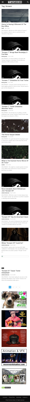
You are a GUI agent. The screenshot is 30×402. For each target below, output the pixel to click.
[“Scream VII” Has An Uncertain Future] (15, 208)
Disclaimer (5, 397)
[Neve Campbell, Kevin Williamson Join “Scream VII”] (15, 180)
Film (3, 49)
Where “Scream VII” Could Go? (12, 243)
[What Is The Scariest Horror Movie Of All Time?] (15, 152)
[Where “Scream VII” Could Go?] (15, 234)
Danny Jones (4, 56)
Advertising (18, 397)
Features (3, 21)
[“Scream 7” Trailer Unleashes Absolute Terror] (15, 98)
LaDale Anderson (5, 192)
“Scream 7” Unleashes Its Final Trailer (15, 80)
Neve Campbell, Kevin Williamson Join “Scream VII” (13, 190)
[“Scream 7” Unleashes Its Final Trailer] (15, 72)
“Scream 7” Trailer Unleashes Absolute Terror (12, 107)
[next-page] (19, 287)
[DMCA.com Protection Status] (6, 388)
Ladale (3, 164)
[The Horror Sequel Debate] (15, 126)
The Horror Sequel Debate (11, 135)
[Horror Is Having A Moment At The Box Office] (15, 15)
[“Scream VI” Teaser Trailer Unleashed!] (15, 262)
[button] (2, 2)
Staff (3, 28)
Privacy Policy (12, 397)
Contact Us (25, 397)
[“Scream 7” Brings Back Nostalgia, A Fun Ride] (15, 43)
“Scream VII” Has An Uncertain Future (15, 217)
